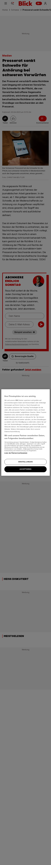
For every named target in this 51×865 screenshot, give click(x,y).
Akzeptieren (25, 469)
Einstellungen (25, 462)
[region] (25, 432)
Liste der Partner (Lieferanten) (15, 453)
